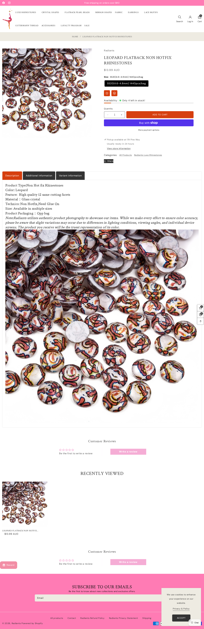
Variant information (70, 175)
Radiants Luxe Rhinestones (148, 155)
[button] (27, 12)
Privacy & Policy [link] (181, 608)
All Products (125, 155)
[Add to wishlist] (107, 93)
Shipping (146, 618)
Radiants (16, 623)
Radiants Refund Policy (92, 618)
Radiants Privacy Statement (123, 618)
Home (75, 36)
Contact (72, 618)
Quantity (108, 108)
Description (12, 175)
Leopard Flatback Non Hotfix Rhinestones (19, 530)
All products (56, 618)
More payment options (148, 130)
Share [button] (110, 161)
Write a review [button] (128, 451)
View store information (119, 148)
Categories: (110, 155)
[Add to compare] (114, 93)
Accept (181, 618)
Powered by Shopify (32, 623)
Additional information (39, 175)
